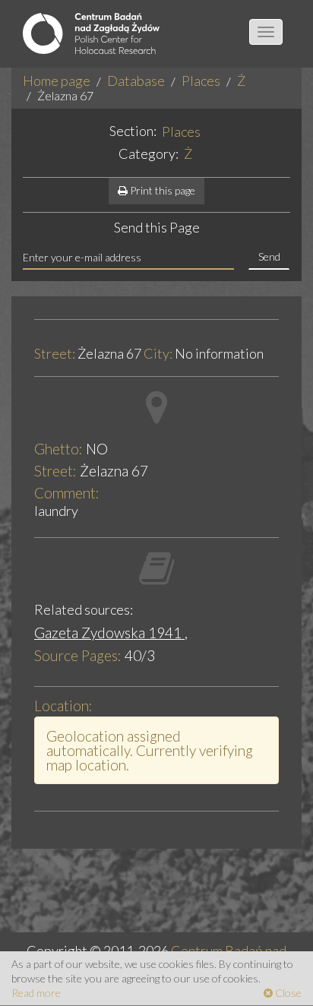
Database (136, 80)
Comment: (67, 493)
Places (201, 80)
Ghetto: (58, 448)
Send (269, 256)
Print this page (161, 190)
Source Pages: (78, 655)
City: (158, 354)
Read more (36, 992)
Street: (54, 354)
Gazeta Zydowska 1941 (109, 632)
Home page (56, 80)
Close (287, 992)
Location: (63, 705)
